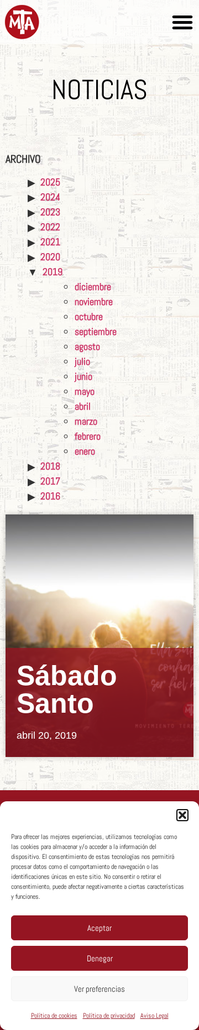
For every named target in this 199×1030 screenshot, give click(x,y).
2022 (50, 226)
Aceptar (99, 928)
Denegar (100, 958)
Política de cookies (54, 1015)
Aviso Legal (154, 1015)
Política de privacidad (109, 1015)
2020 (50, 256)
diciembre (93, 286)
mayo (85, 391)
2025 (50, 182)
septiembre (96, 331)
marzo (86, 421)
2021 (50, 241)
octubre (89, 316)
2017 (50, 481)
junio (83, 376)
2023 (50, 211)
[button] (182, 815)
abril (83, 406)
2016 (50, 496)
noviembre (94, 301)
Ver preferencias (99, 988)
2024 (50, 196)
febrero (88, 436)
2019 (52, 271)
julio (82, 361)
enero (85, 451)
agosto (87, 346)
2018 (50, 466)
